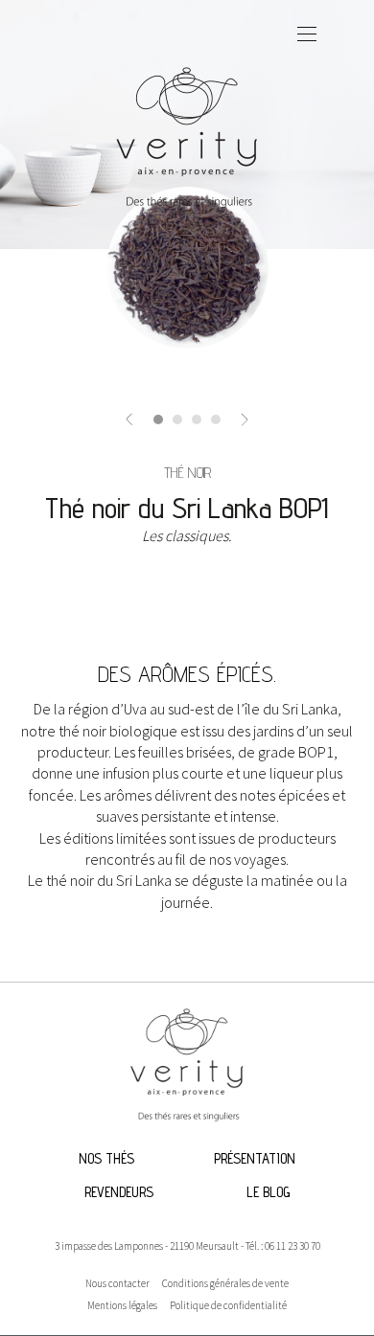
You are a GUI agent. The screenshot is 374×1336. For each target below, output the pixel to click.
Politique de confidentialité (228, 1305)
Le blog (268, 1192)
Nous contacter (117, 1283)
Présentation (254, 1158)
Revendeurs (118, 1192)
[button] (129, 417)
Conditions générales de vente (225, 1283)
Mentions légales (122, 1305)
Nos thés (106, 1158)
